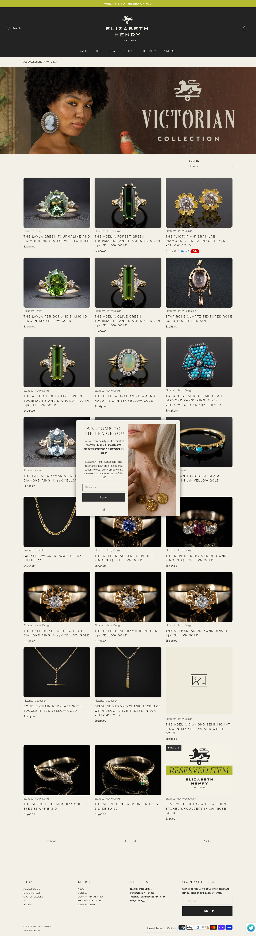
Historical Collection (35, 550)
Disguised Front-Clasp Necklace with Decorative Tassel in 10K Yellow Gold (128, 711)
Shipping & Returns (89, 900)
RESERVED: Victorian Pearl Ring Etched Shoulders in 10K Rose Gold (197, 809)
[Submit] (11, 28)
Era (112, 51)
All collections (33, 62)
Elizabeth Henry (33, 231)
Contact (83, 893)
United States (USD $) (160, 928)
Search (17, 28)
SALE (83, 51)
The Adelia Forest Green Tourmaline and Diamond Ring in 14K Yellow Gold (127, 241)
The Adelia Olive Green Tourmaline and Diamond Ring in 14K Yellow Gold (127, 321)
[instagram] (104, 509)
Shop (97, 51)
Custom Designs (33, 896)
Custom (149, 51)
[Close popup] (176, 424)
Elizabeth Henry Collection (181, 311)
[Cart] (245, 28)
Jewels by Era (32, 889)
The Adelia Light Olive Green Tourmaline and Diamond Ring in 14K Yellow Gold (56, 401)
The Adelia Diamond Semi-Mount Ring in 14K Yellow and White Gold (198, 729)
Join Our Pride (86, 904)
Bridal (128, 51)
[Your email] (207, 901)
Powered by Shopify (32, 930)
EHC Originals (32, 893)
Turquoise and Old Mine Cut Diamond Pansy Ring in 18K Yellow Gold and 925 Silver (194, 400)
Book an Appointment (91, 896)
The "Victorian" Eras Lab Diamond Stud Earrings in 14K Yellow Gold (196, 241)
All (26, 900)
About (170, 51)
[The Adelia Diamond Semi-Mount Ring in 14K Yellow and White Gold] (199, 680)
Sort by (194, 161)
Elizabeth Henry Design (108, 231)
